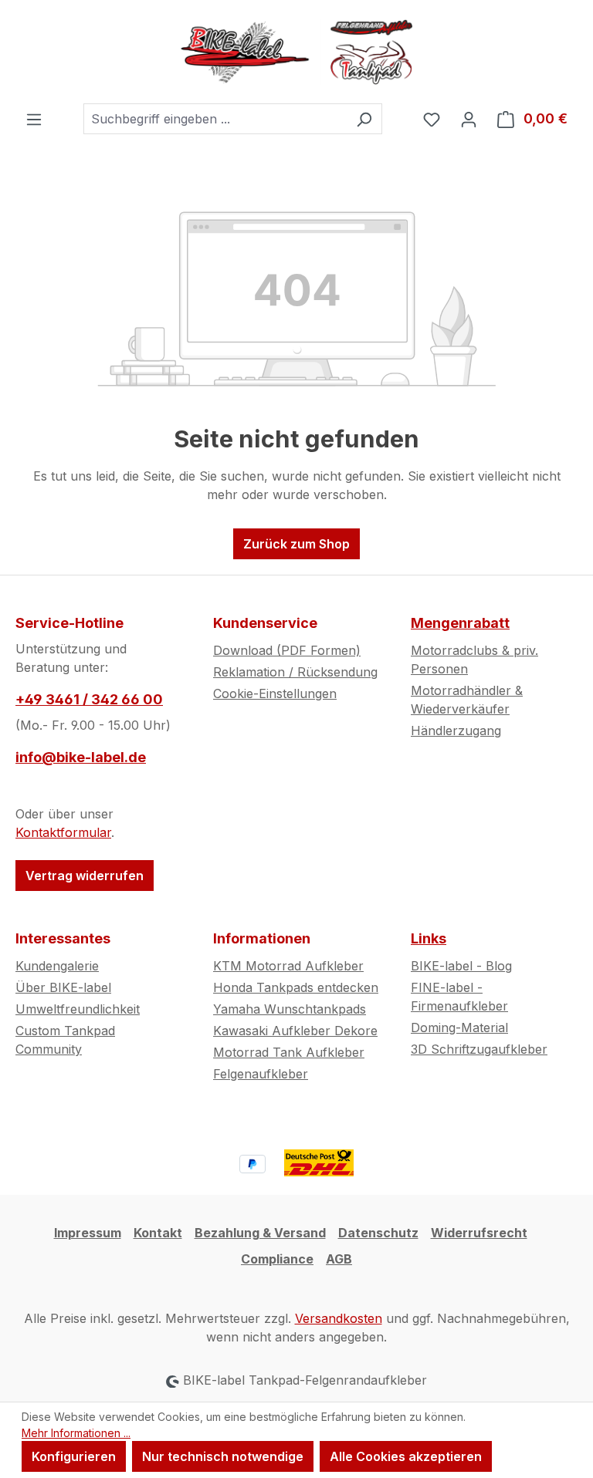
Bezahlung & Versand (260, 1232)
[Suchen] (364, 118)
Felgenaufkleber (260, 1074)
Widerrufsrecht (479, 1232)
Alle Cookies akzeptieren (406, 1456)
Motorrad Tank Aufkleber (288, 1052)
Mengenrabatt (460, 623)
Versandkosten (338, 1318)
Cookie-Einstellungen (275, 693)
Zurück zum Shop (296, 544)
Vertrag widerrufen (84, 875)
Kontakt (158, 1232)
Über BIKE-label (63, 987)
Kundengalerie (57, 966)
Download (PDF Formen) (287, 650)
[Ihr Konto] (468, 118)
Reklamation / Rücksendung (295, 672)
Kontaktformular (63, 832)
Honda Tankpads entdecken (295, 987)
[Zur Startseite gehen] (296, 52)
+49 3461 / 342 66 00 (89, 699)
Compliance (277, 1259)
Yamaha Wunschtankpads (289, 1009)
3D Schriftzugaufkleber (479, 1049)
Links (428, 938)
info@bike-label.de (80, 757)
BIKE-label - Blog (461, 966)
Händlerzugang (456, 730)
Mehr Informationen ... (76, 1432)
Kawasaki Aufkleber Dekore (295, 1030)
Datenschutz (378, 1232)
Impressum (87, 1232)
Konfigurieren (74, 1456)
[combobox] (215, 118)
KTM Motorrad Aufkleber (288, 966)
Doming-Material (459, 1027)
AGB (339, 1259)
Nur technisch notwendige (222, 1456)
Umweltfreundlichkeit (77, 1009)
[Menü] (34, 118)
